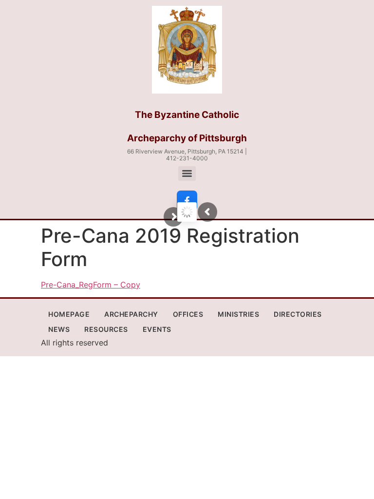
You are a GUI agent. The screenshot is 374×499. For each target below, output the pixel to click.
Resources (106, 329)
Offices (188, 314)
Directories (298, 314)
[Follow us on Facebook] (187, 201)
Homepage (69, 314)
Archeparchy (131, 314)
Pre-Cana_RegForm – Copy (90, 284)
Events (157, 329)
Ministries (238, 314)
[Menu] (187, 173)
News (59, 329)
